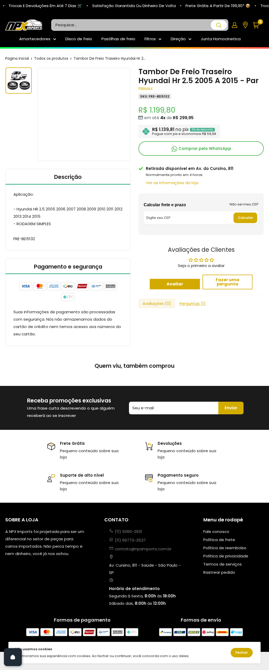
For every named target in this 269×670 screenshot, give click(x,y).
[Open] (13, 657)
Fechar (241, 652)
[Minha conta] (234, 25)
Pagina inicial (17, 58)
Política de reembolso (224, 548)
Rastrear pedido (219, 572)
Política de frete (219, 539)
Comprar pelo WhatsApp (204, 148)
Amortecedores (34, 39)
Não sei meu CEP (244, 204)
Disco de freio (78, 39)
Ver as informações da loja (172, 182)
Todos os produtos (51, 58)
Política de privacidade (225, 556)
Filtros (150, 39)
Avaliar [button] (175, 284)
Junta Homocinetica (221, 39)
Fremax (145, 88)
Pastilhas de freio (118, 39)
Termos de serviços (222, 564)
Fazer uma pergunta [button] (227, 282)
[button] (258, 25)
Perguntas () (192, 303)
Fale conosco (216, 531)
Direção (178, 39)
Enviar (231, 408)
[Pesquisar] (219, 25)
